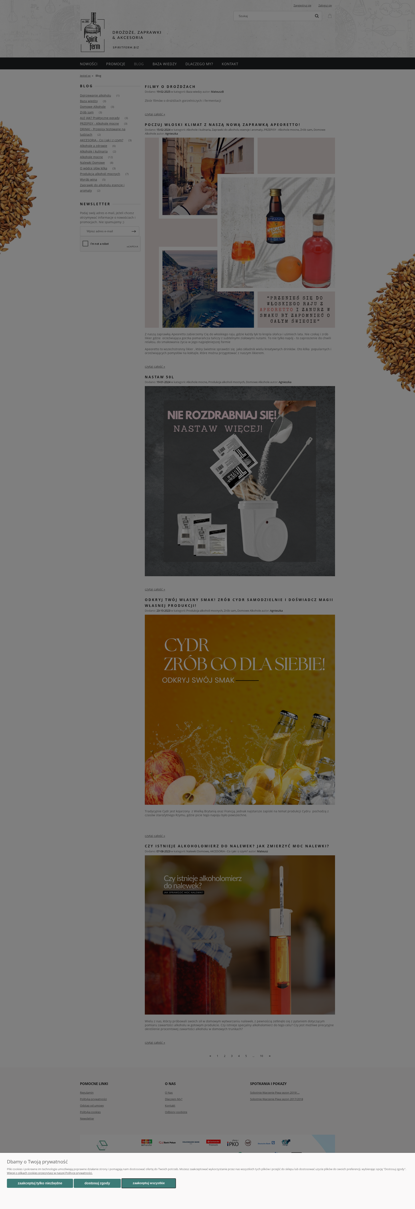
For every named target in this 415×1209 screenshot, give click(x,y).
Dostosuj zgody (97, 1183)
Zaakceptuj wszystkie (149, 1183)
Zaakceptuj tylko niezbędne (40, 1183)
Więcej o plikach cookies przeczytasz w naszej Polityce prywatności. (50, 1173)
